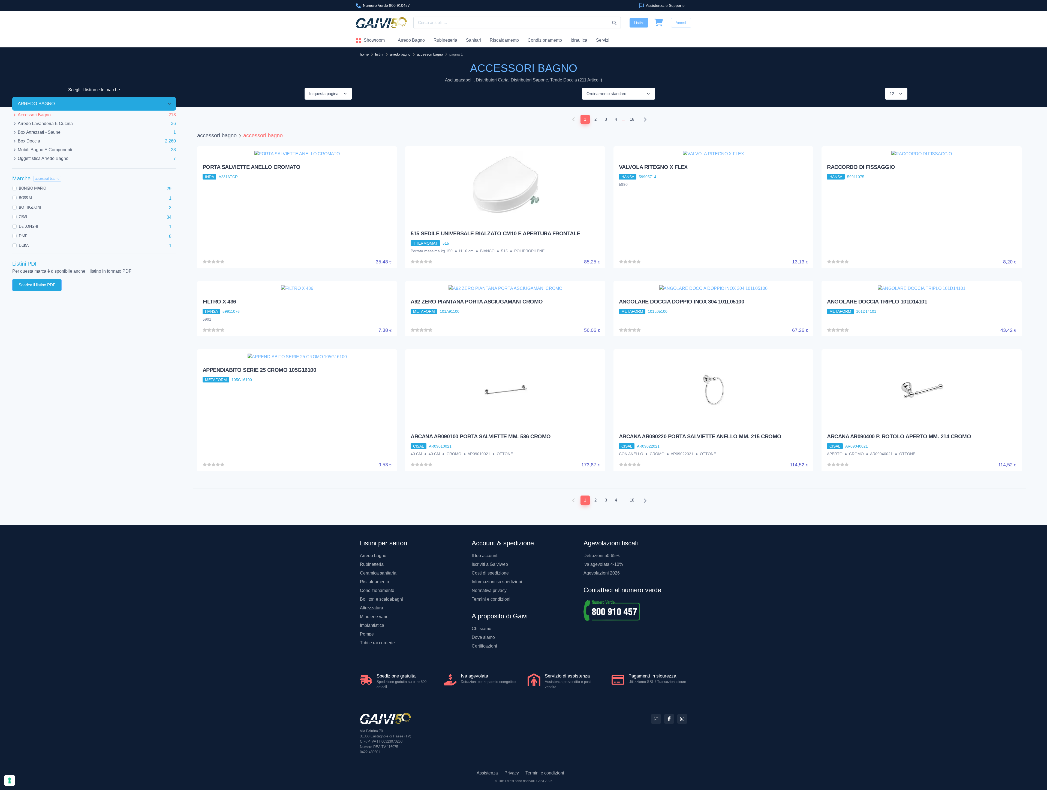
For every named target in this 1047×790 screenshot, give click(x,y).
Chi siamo (481, 628)
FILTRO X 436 (219, 302)
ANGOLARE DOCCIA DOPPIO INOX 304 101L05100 (681, 302)
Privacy (511, 773)
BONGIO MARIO (32, 188)
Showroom (374, 40)
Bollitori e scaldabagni (381, 599)
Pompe (367, 634)
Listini (638, 23)
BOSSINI (25, 198)
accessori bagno (217, 135)
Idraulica (579, 40)
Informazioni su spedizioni (497, 581)
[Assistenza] (656, 719)
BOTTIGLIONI (30, 207)
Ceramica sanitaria (378, 573)
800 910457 (386, 5)
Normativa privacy (489, 590)
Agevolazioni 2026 (601, 573)
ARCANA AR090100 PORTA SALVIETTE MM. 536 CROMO (481, 436)
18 (632, 119)
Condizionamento (377, 590)
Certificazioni (484, 646)
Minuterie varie (374, 616)
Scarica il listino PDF (37, 284)
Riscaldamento (504, 40)
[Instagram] (682, 719)
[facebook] (669, 719)
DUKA (23, 246)
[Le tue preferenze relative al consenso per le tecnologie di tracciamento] (9, 780)
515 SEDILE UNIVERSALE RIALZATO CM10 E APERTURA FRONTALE (495, 233)
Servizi (602, 40)
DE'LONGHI (28, 226)
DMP (23, 236)
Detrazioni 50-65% (601, 555)
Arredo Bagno (411, 40)
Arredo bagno (373, 555)
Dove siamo (483, 637)
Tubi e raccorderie (377, 642)
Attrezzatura (371, 608)
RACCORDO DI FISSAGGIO (861, 167)
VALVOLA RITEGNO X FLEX (653, 167)
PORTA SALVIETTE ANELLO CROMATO (251, 167)
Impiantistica (372, 625)
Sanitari (473, 40)
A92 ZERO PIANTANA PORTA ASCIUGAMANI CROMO (477, 302)
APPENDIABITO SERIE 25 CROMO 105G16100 (259, 370)
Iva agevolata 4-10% (603, 564)
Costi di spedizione (490, 573)
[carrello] (658, 23)
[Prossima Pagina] (645, 119)
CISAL (23, 217)
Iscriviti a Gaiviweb (490, 564)
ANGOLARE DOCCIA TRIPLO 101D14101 (877, 302)
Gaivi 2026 (544, 781)
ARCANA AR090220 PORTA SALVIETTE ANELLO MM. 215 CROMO (700, 436)
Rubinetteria (445, 40)
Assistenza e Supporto (665, 5)
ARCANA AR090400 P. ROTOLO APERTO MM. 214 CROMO (899, 436)
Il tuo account (484, 555)
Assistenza (487, 773)
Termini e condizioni (491, 599)
